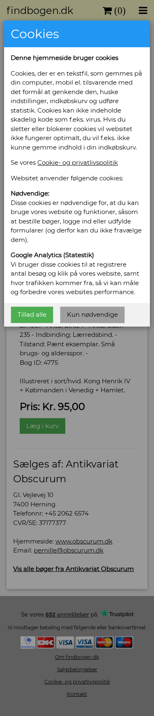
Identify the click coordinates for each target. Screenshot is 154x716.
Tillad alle (32, 314)
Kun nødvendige (92, 314)
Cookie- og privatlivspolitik (77, 162)
